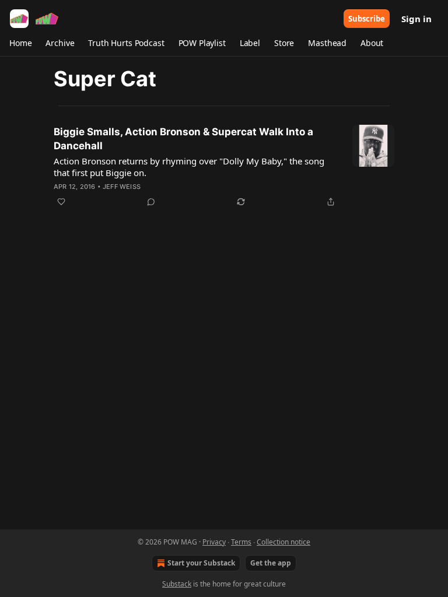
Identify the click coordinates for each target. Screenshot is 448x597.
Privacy (214, 542)
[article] (224, 167)
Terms (241, 542)
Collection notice (283, 542)
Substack (176, 584)
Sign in (416, 18)
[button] (20, 43)
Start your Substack (201, 563)
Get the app (270, 563)
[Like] (61, 202)
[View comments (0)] (151, 202)
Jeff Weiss (122, 186)
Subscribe (366, 18)
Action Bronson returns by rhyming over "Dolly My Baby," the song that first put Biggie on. (189, 166)
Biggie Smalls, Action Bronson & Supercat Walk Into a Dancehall (183, 139)
